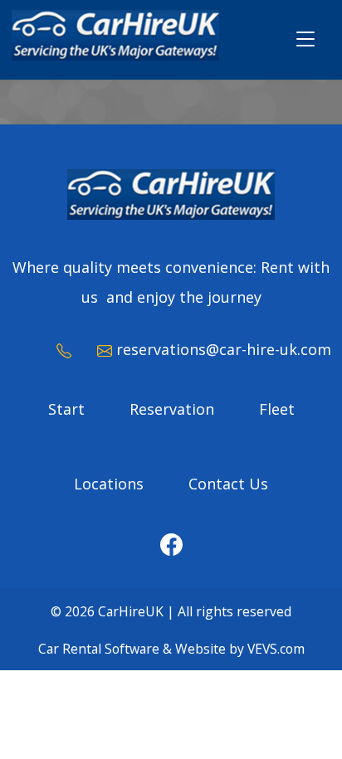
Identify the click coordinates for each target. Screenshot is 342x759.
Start (66, 409)
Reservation (171, 409)
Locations (109, 484)
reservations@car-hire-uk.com (223, 349)
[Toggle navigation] (306, 40)
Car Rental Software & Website (132, 649)
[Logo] (115, 38)
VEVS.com (276, 649)
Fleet (277, 409)
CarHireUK (131, 611)
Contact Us (228, 484)
